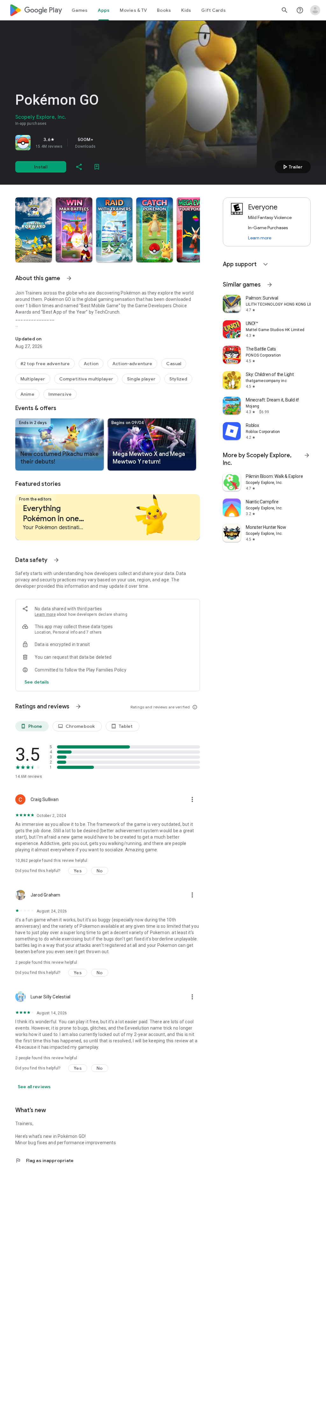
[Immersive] (60, 394)
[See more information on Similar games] (269, 284)
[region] (104, 142)
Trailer (291, 167)
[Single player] (141, 379)
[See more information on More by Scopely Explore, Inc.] (307, 455)
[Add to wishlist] (96, 166)
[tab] (80, 10)
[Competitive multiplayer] (86, 379)
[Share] (79, 166)
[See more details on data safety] (37, 682)
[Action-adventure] (132, 363)
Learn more (45, 614)
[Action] (91, 363)
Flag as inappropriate (44, 1160)
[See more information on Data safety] (56, 560)
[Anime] (27, 394)
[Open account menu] (315, 10)
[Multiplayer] (32, 379)
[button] (33, 229)
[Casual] (173, 363)
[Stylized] (178, 379)
